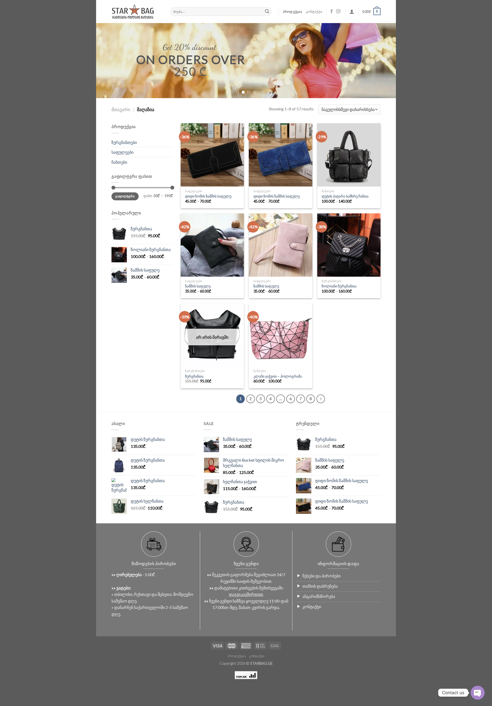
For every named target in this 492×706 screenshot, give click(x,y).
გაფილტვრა (125, 196)
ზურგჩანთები (124, 142)
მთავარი (120, 109)
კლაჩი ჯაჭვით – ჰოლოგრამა (277, 376)
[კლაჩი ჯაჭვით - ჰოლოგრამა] (280, 335)
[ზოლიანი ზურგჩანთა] (349, 245)
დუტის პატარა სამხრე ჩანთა (345, 196)
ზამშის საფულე (198, 286)
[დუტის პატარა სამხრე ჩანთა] (349, 154)
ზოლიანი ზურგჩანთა (339, 286)
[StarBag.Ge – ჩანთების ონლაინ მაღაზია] (137, 11)
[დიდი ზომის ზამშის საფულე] (212, 154)
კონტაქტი (314, 11)
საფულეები (122, 152)
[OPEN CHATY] (478, 693)
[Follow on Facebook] (332, 11)
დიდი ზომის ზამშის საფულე (208, 196)
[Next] (383, 60)
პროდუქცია (292, 11)
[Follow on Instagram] (338, 11)
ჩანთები (119, 162)
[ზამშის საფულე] (212, 245)
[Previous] (108, 60)
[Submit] (267, 11)
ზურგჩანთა (194, 376)
